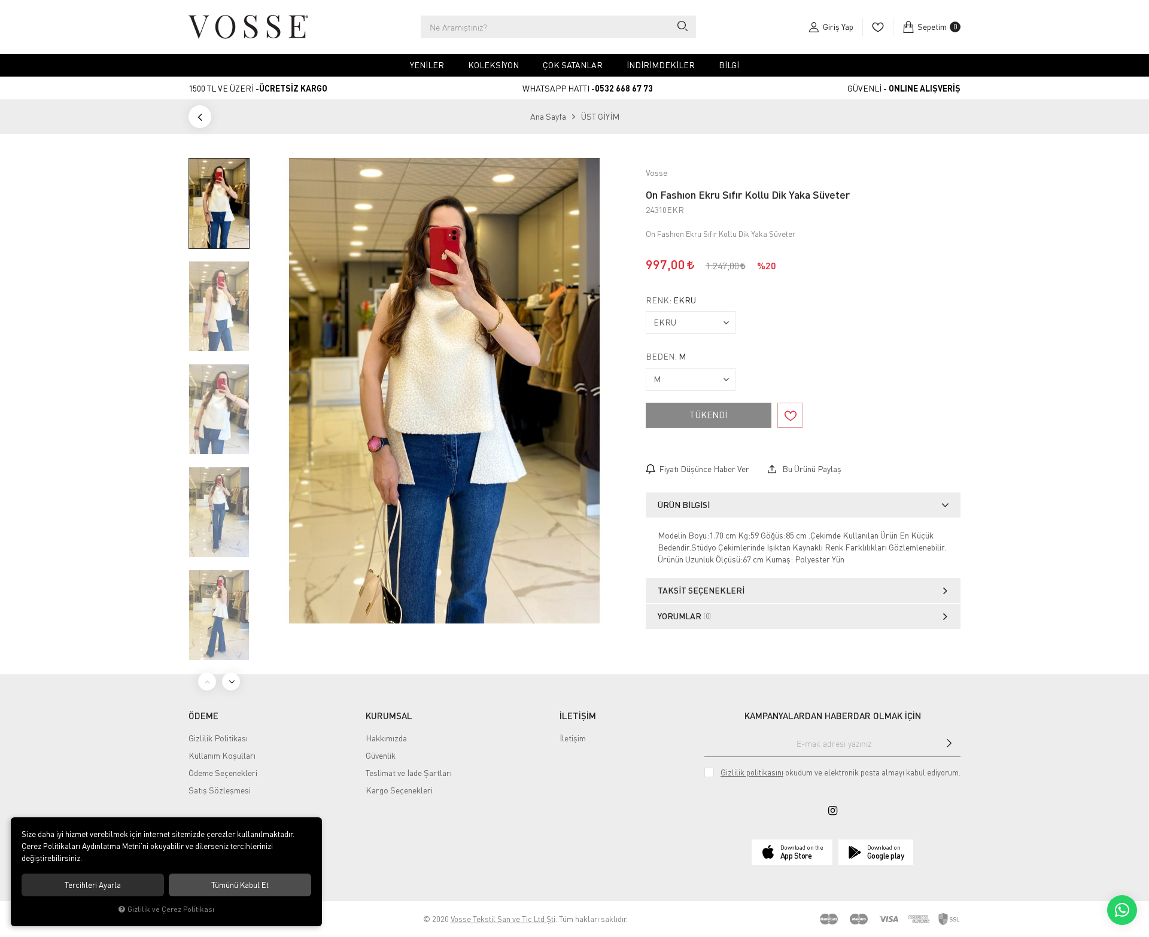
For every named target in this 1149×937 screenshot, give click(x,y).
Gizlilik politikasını (752, 772)
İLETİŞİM (578, 715)
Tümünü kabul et (240, 885)
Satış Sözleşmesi (220, 790)
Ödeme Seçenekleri (223, 773)
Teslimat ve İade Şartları (409, 773)
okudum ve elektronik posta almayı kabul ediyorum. (840, 772)
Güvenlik (381, 755)
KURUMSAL (389, 715)
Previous (207, 681)
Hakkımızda (386, 738)
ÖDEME (203, 715)
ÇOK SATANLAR (573, 65)
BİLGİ (729, 65)
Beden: (666, 356)
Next (231, 681)
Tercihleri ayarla (93, 885)
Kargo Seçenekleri (399, 790)
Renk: (671, 300)
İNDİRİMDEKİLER (661, 65)
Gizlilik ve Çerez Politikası (170, 909)
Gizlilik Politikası (218, 738)
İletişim (573, 738)
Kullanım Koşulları (222, 755)
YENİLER (427, 65)
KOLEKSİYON (493, 65)
